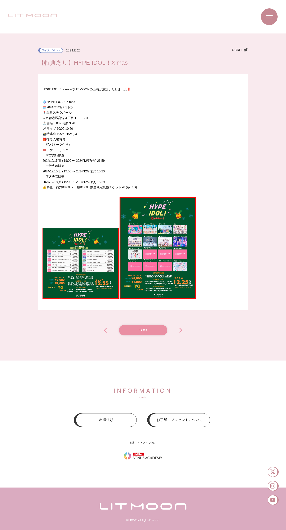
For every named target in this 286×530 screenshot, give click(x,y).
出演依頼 (106, 420)
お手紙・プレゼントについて (180, 420)
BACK (143, 330)
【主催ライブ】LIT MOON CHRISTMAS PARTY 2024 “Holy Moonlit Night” (180, 330)
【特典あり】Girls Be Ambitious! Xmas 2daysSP (105, 330)
